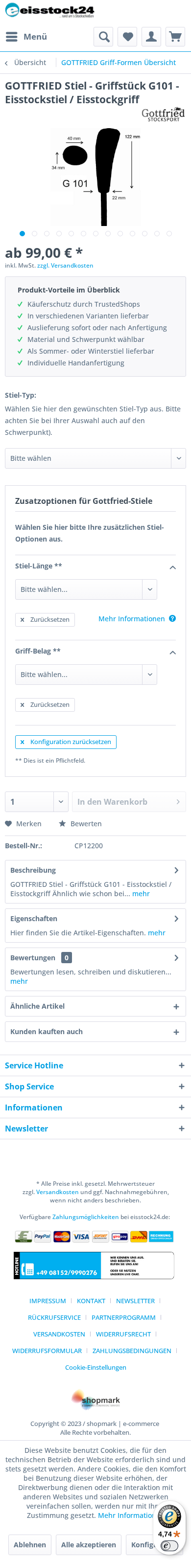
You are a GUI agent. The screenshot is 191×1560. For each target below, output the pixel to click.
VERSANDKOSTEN (59, 1334)
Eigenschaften (33, 918)
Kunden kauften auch (46, 1031)
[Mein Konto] (151, 36)
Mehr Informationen (131, 1515)
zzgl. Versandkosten (65, 265)
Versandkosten (57, 1192)
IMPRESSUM (47, 1300)
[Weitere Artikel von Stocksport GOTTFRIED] (163, 114)
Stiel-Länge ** (38, 565)
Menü (35, 36)
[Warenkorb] (175, 36)
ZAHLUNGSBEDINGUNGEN (132, 1350)
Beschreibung (33, 870)
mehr (140, 893)
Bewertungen (32, 957)
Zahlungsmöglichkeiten (85, 1217)
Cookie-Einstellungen (95, 1367)
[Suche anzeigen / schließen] (103, 36)
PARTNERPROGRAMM (124, 1317)
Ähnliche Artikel (37, 1006)
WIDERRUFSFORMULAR (47, 1350)
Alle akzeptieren (88, 1544)
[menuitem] (26, 36)
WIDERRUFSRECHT (123, 1334)
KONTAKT (91, 1300)
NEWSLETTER (135, 1300)
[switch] (169, 1545)
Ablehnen (30, 1544)
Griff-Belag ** (38, 651)
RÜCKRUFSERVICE (54, 1317)
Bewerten (85, 823)
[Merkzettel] (127, 36)
